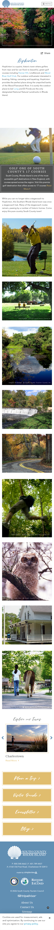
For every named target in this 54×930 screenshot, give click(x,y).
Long (16, 88)
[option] (27, 160)
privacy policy (31, 923)
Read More (11, 760)
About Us (27, 902)
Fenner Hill (23, 73)
